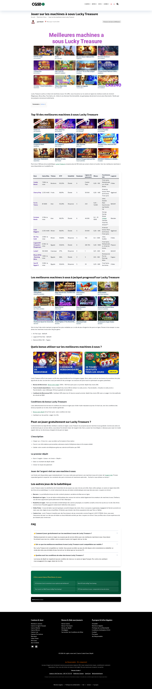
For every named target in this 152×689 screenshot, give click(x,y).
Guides (106, 4)
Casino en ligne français (38, 626)
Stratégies (64, 630)
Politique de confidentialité (100, 628)
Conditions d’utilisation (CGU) (101, 630)
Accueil (33, 17)
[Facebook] (36, 646)
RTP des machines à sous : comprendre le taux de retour (93, 589)
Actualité (95, 623)
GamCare (88, 673)
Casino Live (34, 632)
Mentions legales (58, 684)
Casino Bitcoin (35, 630)
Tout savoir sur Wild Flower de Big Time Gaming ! (48, 589)
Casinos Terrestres (37, 634)
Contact (94, 632)
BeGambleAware (97, 673)
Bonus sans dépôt (38, 412)
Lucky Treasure (60, 164)
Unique (104, 218)
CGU (83, 684)
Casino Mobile (35, 628)
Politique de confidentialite (72, 684)
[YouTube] (32, 646)
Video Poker (35, 638)
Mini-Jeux (34, 640)
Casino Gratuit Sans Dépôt (85, 653)
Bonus (94, 4)
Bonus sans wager (53, 384)
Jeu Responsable (97, 636)
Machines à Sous (42, 17)
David (41, 21)
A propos (95, 684)
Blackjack (34, 636)
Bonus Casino (65, 623)
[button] (33, 22)
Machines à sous (38, 599)
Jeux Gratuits (35, 642)
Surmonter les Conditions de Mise (72, 632)
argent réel (109, 475)
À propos (95, 634)
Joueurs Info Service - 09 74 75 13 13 (60, 673)
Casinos (87, 4)
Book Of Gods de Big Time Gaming (87, 583)
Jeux (99, 4)
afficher (43, 104)
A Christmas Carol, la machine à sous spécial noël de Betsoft (52, 583)
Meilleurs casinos (36, 623)
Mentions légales (97, 626)
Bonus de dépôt (66, 628)
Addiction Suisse (78, 673)
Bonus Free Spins (67, 626)
